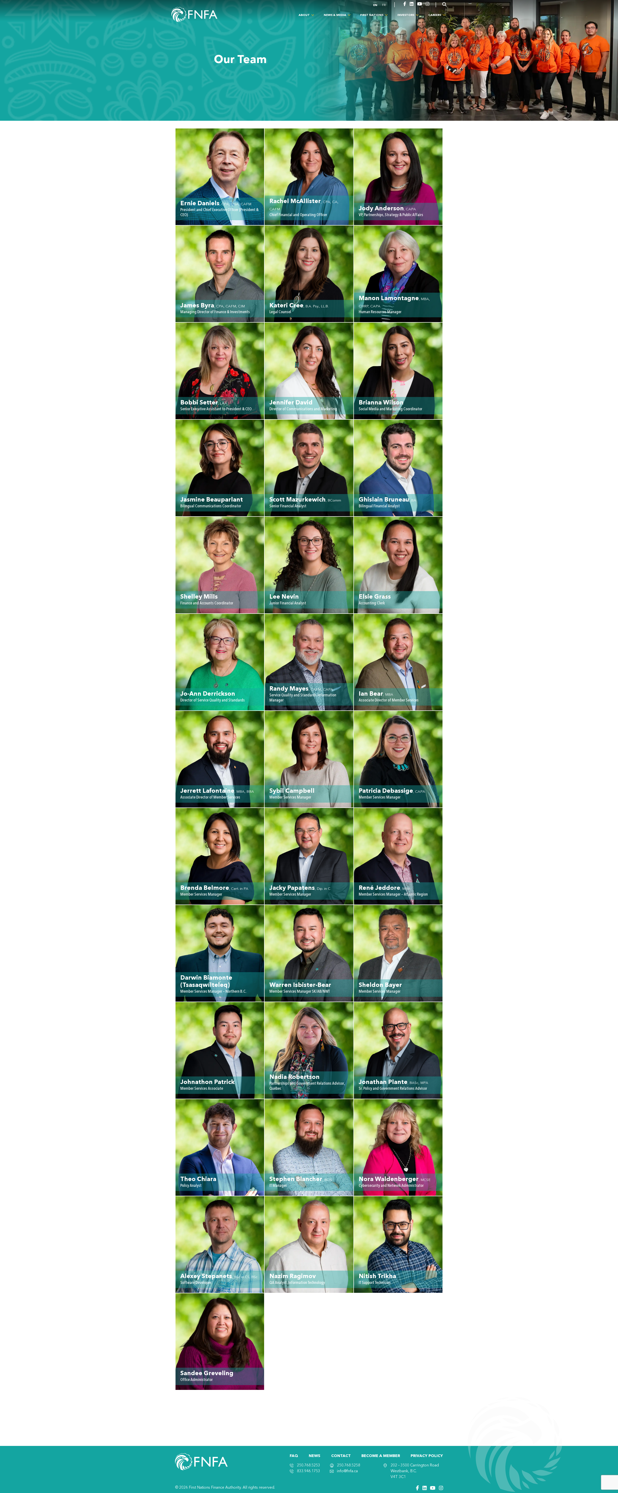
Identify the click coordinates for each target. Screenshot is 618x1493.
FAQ (294, 1456)
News (314, 1456)
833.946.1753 (308, 1471)
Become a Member (380, 1456)
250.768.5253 (308, 1465)
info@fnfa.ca (347, 1471)
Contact (341, 1456)
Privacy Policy (427, 1456)
